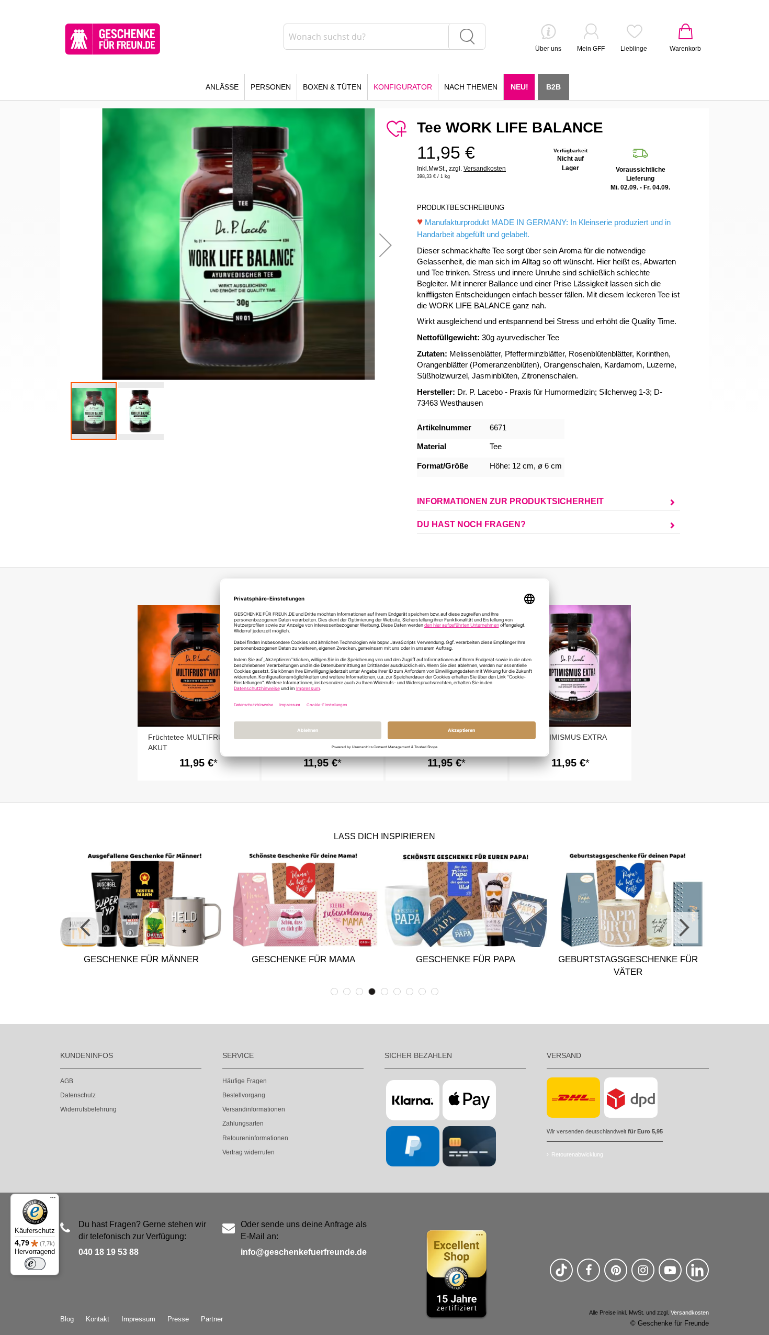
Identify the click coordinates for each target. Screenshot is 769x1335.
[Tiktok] (561, 1274)
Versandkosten (484, 168)
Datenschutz (78, 1095)
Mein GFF (591, 48)
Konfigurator (403, 87)
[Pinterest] (615, 1274)
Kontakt (97, 1319)
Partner (212, 1319)
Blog (67, 1319)
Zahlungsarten (243, 1123)
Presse (178, 1319)
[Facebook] (588, 1274)
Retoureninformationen (255, 1138)
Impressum (138, 1319)
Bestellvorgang (243, 1095)
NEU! (519, 87)
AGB (66, 1081)
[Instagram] (642, 1274)
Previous (86, 927)
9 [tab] (434, 991)
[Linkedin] (697, 1274)
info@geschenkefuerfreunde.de (304, 1252)
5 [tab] (384, 991)
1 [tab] (334, 991)
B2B (553, 87)
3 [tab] (359, 991)
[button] (385, 244)
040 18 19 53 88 (108, 1252)
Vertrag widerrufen (248, 1152)
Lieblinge (633, 48)
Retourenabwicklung (577, 1154)
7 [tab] (409, 991)
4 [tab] (372, 991)
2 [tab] (346, 991)
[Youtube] (670, 1274)
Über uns (548, 48)
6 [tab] (397, 991)
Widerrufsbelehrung (88, 1109)
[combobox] (384, 37)
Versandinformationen (253, 1109)
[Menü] (53, 1200)
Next (682, 927)
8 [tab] (422, 991)
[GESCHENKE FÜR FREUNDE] (112, 39)
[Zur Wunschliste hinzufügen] (396, 129)
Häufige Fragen (244, 1081)
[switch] (35, 1264)
